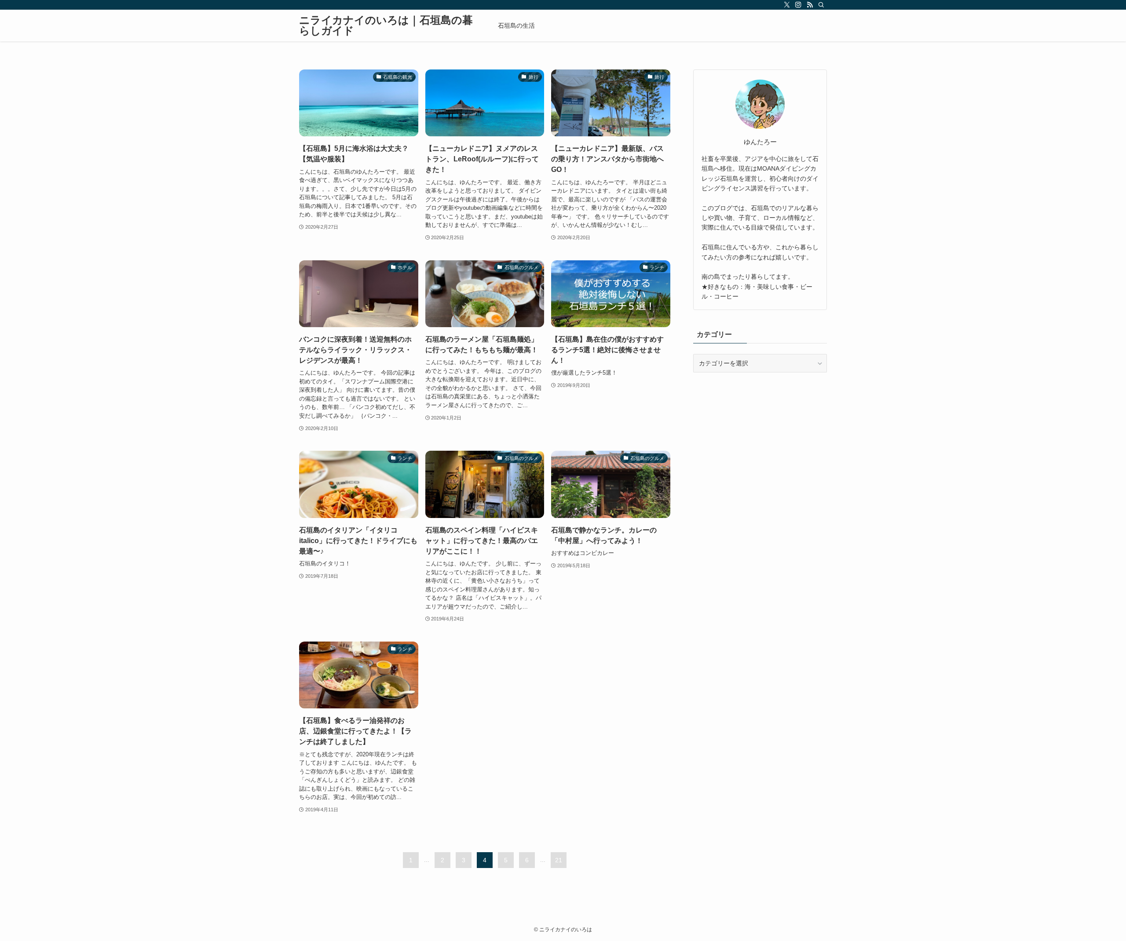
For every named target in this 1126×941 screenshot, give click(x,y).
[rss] (809, 5)
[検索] (821, 5)
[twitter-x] (787, 5)
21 (558, 860)
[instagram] (798, 5)
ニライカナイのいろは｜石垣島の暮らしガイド (386, 25)
